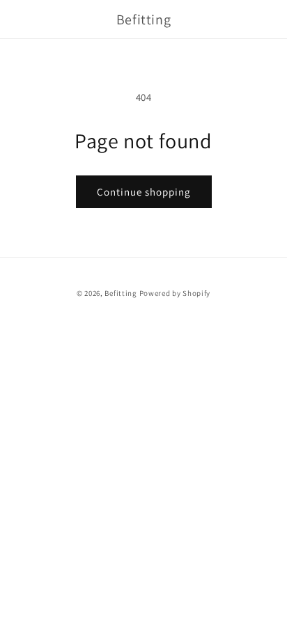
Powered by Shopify (175, 293)
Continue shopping (144, 191)
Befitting (120, 293)
